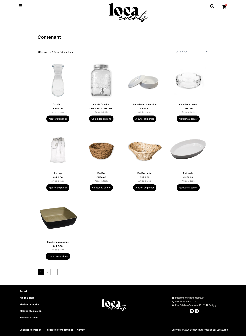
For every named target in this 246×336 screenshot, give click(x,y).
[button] (36, 6)
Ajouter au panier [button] (58, 118)
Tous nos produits (29, 317)
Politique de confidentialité (59, 329)
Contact (81, 329)
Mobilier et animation (31, 311)
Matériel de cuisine (29, 304)
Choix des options (101, 118)
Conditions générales (30, 329)
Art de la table (27, 298)
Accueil (23, 291)
